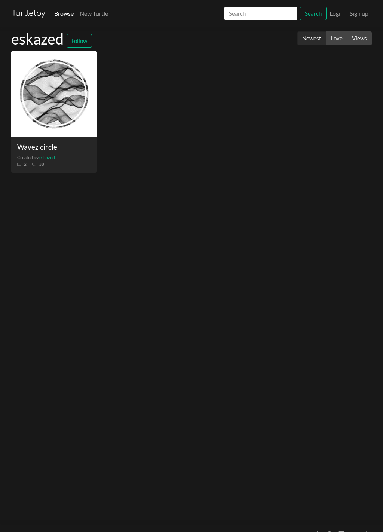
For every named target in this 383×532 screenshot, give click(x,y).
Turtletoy (28, 13)
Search (313, 13)
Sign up (359, 13)
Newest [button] (311, 38)
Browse (64, 13)
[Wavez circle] (54, 94)
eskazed (47, 157)
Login (337, 13)
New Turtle (94, 13)
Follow (79, 40)
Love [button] (337, 38)
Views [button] (359, 38)
